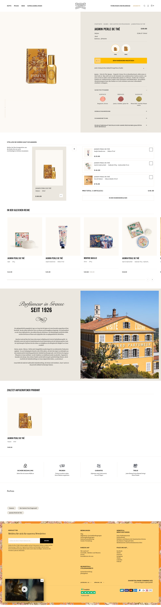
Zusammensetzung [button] (101, 118)
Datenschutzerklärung (87, 539)
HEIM (23, 6)
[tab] (121, 90)
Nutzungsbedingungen (87, 537)
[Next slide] (152, 279)
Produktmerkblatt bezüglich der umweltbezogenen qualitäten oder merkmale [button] (118, 126)
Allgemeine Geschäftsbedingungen (91, 535)
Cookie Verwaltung (86, 541)
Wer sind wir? (84, 551)
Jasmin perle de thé (15, 513)
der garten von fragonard (28, 508)
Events (82, 554)
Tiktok (119, 558)
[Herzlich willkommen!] (80, 5)
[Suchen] (144, 6)
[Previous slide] (148, 279)
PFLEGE (16, 6)
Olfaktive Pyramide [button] (102, 90)
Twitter (119, 553)
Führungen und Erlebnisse (120, 6)
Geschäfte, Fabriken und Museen (90, 553)
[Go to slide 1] (143, 68)
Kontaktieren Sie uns (86, 556)
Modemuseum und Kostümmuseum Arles (129, 542)
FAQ (81, 534)
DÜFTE (9, 6)
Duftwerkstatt (121, 537)
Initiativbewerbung (86, 571)
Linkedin (119, 560)
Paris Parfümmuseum (123, 535)
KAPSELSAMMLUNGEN (34, 6)
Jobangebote (84, 573)
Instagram (120, 556)
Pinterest (119, 554)
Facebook (119, 551)
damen (11, 508)
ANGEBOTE (136, 6)
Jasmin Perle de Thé (102, 149)
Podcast (119, 561)
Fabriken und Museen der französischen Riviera (131, 539)
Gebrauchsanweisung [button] (103, 111)
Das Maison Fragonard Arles (125, 541)
